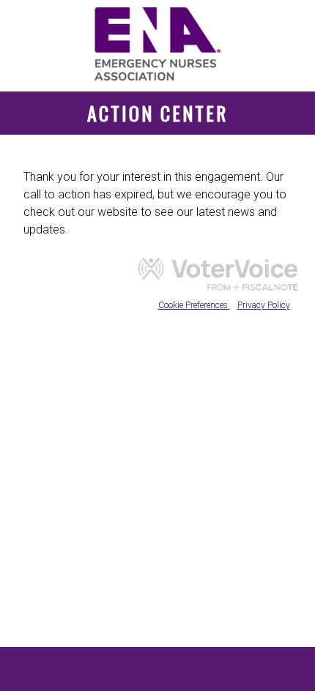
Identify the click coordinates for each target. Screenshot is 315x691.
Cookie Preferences (194, 305)
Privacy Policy (263, 305)
